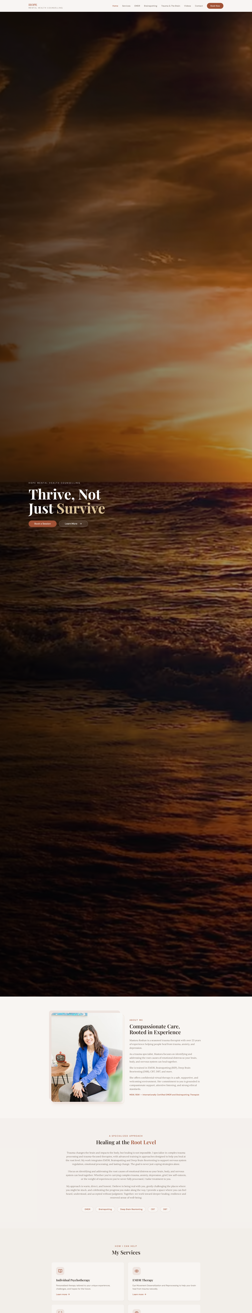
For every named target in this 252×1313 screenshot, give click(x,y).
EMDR (137, 6)
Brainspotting (150, 6)
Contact (199, 6)
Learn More (71, 523)
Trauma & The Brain (170, 6)
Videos (187, 6)
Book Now (215, 6)
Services (126, 6)
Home (115, 6)
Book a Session (42, 523)
